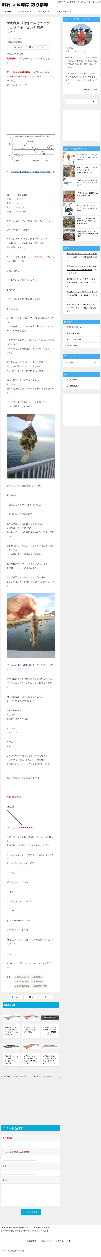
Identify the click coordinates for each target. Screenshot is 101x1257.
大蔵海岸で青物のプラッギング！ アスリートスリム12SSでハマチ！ (50, 1059)
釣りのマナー (72, 380)
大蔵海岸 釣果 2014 (15, 42)
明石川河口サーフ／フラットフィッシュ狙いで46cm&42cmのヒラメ (87, 170)
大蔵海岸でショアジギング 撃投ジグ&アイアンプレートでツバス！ (87, 182)
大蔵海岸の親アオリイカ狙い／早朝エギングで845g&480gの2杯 (87, 233)
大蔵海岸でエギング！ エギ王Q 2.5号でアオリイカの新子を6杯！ (11, 1030)
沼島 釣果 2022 (45, 12)
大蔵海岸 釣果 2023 (25, 12)
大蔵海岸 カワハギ (22, 977)
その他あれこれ (73, 386)
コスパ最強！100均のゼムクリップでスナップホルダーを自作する (87, 157)
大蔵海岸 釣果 (37, 981)
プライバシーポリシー (64, 1241)
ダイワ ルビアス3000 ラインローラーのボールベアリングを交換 (87, 208)
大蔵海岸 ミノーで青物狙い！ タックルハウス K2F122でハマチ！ (50, 1030)
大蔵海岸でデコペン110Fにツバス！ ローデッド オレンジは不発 (11, 1059)
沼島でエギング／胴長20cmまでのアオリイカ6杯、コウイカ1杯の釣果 (87, 221)
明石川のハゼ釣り (21, 665)
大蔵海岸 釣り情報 (22, 981)
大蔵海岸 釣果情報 (40, 986)
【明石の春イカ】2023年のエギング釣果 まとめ (87, 194)
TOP (16, 1227)
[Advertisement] (31, 110)
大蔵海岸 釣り (37, 977)
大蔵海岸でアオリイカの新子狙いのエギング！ (17, 1076)
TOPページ (7, 12)
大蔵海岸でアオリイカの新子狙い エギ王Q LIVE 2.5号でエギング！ (30, 1059)
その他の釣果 (72, 345)
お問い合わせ (45, 1241)
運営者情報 (31, 1241)
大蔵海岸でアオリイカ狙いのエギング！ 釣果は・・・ (30, 1029)
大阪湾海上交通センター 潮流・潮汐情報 (30, 172)
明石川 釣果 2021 (64, 12)
